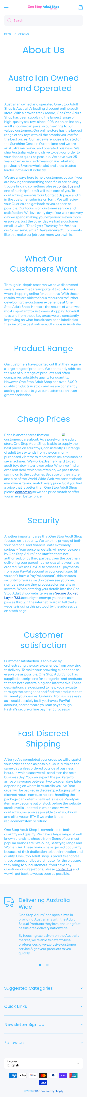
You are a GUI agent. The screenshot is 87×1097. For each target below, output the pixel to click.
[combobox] (43, 20)
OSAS (36, 1091)
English (13, 1065)
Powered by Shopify (52, 1091)
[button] (81, 7)
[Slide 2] (47, 965)
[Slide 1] (40, 965)
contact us (65, 186)
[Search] (8, 20)
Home (7, 33)
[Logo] (43, 7)
